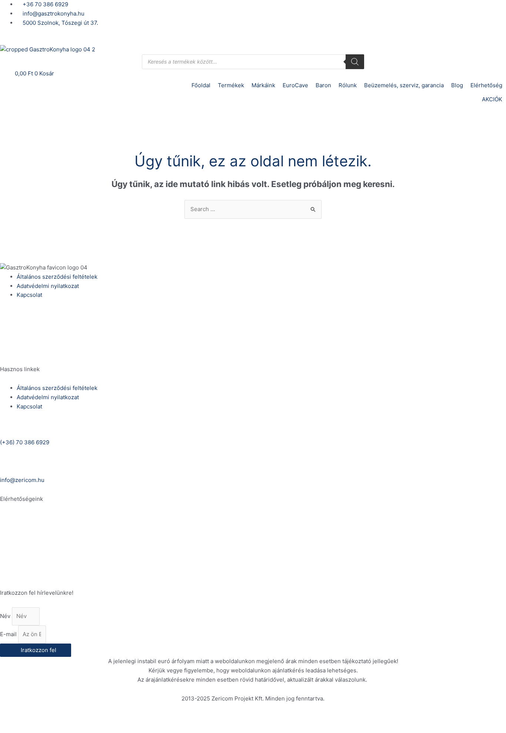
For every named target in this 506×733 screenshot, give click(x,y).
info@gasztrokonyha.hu (31, 573)
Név (6, 616)
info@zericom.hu (22, 350)
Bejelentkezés (18, 40)
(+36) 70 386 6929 (24, 321)
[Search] (355, 61)
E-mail (9, 634)
